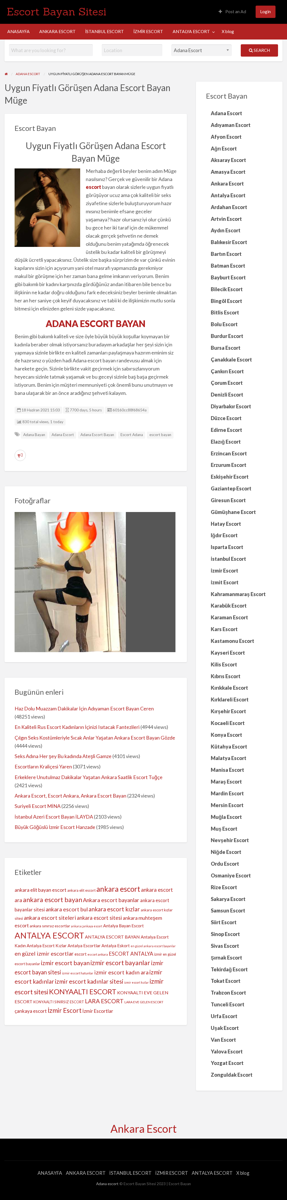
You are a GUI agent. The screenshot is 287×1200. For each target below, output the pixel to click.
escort (93, 187)
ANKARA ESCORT (57, 31)
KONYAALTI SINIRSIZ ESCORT (58, 1002)
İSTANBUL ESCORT (104, 31)
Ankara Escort (143, 1128)
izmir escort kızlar (136, 982)
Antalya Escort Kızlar (47, 945)
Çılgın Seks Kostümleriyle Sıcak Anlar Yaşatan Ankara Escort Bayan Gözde (95, 738)
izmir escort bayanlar (120, 963)
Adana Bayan (34, 434)
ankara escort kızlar (114, 908)
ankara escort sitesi (99, 918)
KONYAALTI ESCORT (82, 991)
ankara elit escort (81, 890)
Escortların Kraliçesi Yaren (43, 766)
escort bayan (160, 434)
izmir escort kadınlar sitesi (89, 981)
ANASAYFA (18, 31)
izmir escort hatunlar (77, 973)
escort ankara (97, 954)
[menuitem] (232, 12)
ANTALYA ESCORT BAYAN (112, 936)
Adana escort (107, 1184)
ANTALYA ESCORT (191, 31)
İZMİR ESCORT (148, 31)
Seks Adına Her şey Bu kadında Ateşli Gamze (63, 756)
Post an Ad (235, 11)
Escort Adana (132, 434)
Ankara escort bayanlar (111, 900)
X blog (228, 31)
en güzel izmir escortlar (44, 953)
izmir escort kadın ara (121, 972)
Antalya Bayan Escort (123, 925)
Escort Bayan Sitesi (56, 11)
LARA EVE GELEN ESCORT (143, 1002)
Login (265, 11)
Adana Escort (63, 434)
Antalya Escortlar (84, 945)
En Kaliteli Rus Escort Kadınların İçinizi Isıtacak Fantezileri (77, 727)
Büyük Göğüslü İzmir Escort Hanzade (55, 827)
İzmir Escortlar (97, 1011)
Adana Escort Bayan (97, 434)
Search (261, 50)
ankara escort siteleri (50, 917)
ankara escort (118, 888)
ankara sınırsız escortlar (50, 925)
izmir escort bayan (65, 963)
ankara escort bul (67, 909)
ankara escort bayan (52, 899)
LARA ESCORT (104, 1001)
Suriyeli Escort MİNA (38, 806)
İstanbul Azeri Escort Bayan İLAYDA (54, 817)
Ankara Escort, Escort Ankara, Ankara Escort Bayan (70, 796)
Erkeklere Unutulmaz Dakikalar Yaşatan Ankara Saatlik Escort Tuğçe (89, 777)
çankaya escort (31, 1011)
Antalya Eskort (115, 945)
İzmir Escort (65, 1010)
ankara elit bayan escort (40, 890)
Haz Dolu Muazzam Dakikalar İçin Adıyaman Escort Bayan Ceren (84, 708)
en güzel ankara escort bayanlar (153, 946)
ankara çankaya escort (86, 926)
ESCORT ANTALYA (131, 954)
